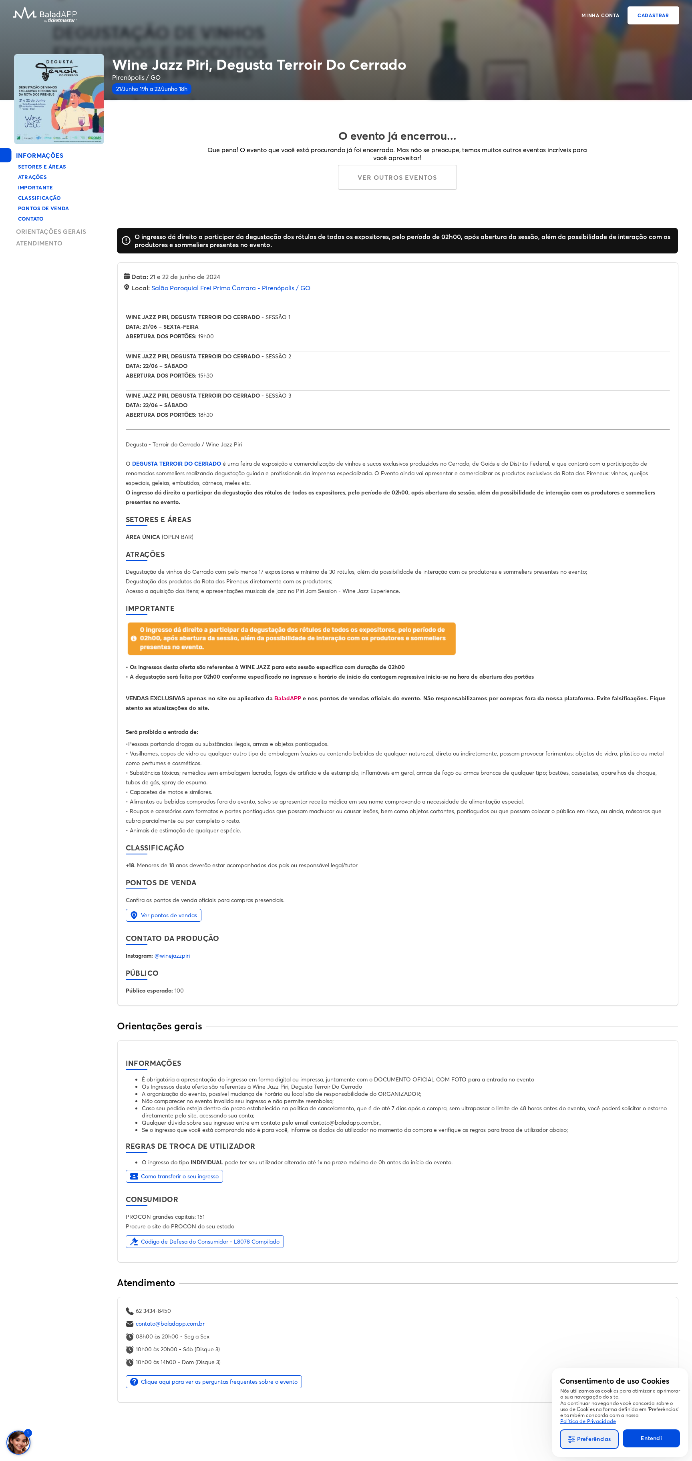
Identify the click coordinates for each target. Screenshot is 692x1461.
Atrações (32, 177)
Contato (31, 218)
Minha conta (600, 15)
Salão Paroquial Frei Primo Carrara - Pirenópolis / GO (230, 288)
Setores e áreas (42, 166)
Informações (39, 155)
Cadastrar (653, 15)
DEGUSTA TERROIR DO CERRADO (176, 463)
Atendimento (39, 243)
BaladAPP (287, 698)
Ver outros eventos (397, 177)
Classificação (39, 198)
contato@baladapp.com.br (170, 1323)
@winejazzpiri (172, 955)
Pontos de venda (43, 208)
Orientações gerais (51, 231)
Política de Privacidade (588, 1421)
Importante (35, 187)
